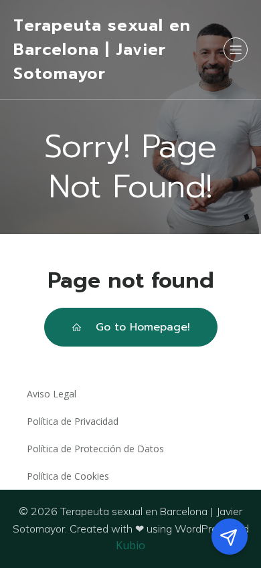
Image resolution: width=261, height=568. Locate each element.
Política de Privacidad (72, 421)
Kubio (130, 545)
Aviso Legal (51, 393)
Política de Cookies (68, 476)
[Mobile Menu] (236, 49)
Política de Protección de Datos (95, 448)
